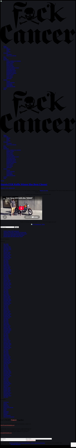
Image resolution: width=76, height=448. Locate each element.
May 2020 (6, 321)
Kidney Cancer (10, 74)
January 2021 (7, 312)
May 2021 (6, 307)
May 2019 (6, 336)
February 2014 (7, 390)
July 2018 (6, 350)
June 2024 (6, 261)
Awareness (9, 54)
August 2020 (7, 317)
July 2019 (6, 334)
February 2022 (7, 296)
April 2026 (6, 245)
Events (5, 58)
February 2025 (7, 252)
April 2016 (6, 381)
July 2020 (6, 319)
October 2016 (7, 374)
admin (10, 188)
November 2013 (7, 393)
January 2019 (7, 342)
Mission (8, 49)
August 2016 (7, 376)
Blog (5, 57)
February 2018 (7, 356)
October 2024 (7, 256)
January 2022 (7, 297)
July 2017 (6, 364)
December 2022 (7, 283)
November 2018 (7, 344)
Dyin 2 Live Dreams (11, 55)
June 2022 (6, 291)
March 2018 (6, 355)
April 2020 (6, 323)
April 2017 (6, 367)
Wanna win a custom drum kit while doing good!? (15, 233)
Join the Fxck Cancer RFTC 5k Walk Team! (14, 235)
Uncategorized (7, 415)
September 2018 (7, 347)
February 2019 (7, 340)
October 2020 (7, 315)
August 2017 (7, 363)
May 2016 (6, 379)
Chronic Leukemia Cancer (13, 67)
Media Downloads (11, 86)
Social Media (10, 85)
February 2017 (7, 370)
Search (16, 227)
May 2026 (6, 244)
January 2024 (7, 268)
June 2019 (6, 335)
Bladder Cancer (10, 62)
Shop (5, 89)
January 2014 (7, 391)
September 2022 (7, 287)
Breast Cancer (10, 65)
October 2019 (7, 331)
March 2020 (6, 324)
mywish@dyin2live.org (6, 432)
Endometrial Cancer (11, 70)
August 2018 (7, 348)
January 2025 (7, 253)
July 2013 (6, 397)
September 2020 (7, 316)
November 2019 (7, 330)
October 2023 (7, 272)
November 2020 (7, 313)
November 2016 (7, 372)
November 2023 (7, 271)
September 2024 (7, 257)
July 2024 (6, 260)
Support (5, 79)
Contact (5, 87)
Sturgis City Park (44, 190)
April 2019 (6, 338)
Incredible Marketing (15, 444)
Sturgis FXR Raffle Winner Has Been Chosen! (24, 184)
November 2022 (7, 284)
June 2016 (6, 378)
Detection (6, 404)
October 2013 (7, 394)
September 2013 (7, 395)
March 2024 (6, 265)
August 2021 (7, 304)
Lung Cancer (10, 77)
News (5, 410)
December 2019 (7, 328)
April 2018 (6, 354)
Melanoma (9, 78)
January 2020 (7, 327)
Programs (6, 53)
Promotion (6, 412)
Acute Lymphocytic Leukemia (14, 61)
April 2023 (6, 277)
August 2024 (7, 258)
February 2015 (7, 387)
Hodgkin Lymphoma (11, 73)
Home (5, 46)
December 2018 (7, 343)
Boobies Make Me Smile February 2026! (13, 236)
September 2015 (7, 383)
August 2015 (7, 385)
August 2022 (7, 288)
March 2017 (6, 368)
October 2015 (7, 382)
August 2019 (7, 332)
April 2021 (6, 308)
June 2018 (6, 351)
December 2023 (7, 269)
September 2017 (7, 362)
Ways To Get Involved (9, 416)
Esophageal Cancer (11, 71)
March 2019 (6, 339)
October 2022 (7, 285)
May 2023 (6, 276)
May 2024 (6, 262)
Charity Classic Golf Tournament (11, 231)
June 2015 (6, 386)
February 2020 (7, 326)
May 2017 (6, 366)
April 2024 (6, 264)
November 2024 (7, 254)
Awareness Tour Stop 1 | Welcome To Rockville (15, 232)
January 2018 (7, 358)
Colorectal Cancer (11, 69)
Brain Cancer (10, 63)
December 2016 (7, 371)
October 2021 (7, 301)
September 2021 (7, 303)
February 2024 (7, 266)
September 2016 (7, 375)
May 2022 (6, 292)
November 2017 (7, 359)
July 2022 (6, 289)
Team (8, 50)
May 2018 (6, 352)
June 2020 (6, 320)
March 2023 (6, 279)
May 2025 (6, 250)
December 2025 (7, 248)
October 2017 (7, 360)
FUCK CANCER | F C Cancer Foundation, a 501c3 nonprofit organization (27, 443)
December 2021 (7, 299)
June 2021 (6, 305)
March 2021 (6, 309)
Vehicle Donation (11, 82)
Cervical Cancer (10, 66)
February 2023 (7, 280)
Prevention (6, 59)
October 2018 (7, 346)
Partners (8, 51)
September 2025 (7, 249)
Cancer (5, 403)
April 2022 (6, 293)
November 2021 (7, 300)
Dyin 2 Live (6, 406)
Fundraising (9, 83)
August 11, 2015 (4, 188)
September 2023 (7, 273)
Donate (8, 81)
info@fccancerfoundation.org (7, 425)
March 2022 (6, 295)
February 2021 (7, 311)
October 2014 (7, 389)
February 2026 (7, 246)
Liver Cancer (10, 75)
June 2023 (6, 275)
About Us (6, 47)
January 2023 (7, 281)
